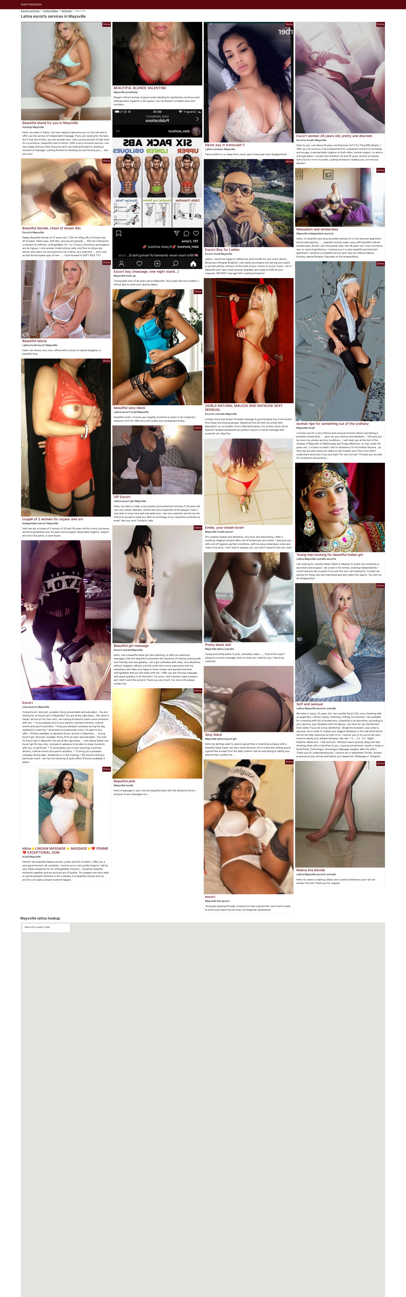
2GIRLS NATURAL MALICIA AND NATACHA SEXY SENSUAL (244, 408)
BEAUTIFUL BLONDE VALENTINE (140, 88)
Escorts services (30, 10)
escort (210, 897)
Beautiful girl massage (131, 646)
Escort (27, 703)
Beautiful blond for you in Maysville (50, 123)
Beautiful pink (124, 781)
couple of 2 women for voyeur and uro (52, 519)
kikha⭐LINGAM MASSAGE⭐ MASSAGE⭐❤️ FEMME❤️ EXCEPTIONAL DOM (65, 850)
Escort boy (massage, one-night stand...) (146, 271)
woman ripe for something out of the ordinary (332, 424)
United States (50, 10)
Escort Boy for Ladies (222, 250)
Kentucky (67, 10)
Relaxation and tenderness (317, 229)
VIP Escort (122, 497)
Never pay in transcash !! (225, 145)
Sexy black (213, 735)
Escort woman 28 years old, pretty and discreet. (334, 136)
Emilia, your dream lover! (224, 527)
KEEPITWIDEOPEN (31, 4)
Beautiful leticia (34, 341)
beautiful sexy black (129, 408)
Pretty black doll (218, 645)
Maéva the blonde (310, 870)
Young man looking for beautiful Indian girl (329, 555)
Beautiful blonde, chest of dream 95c (51, 228)
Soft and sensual (309, 704)
